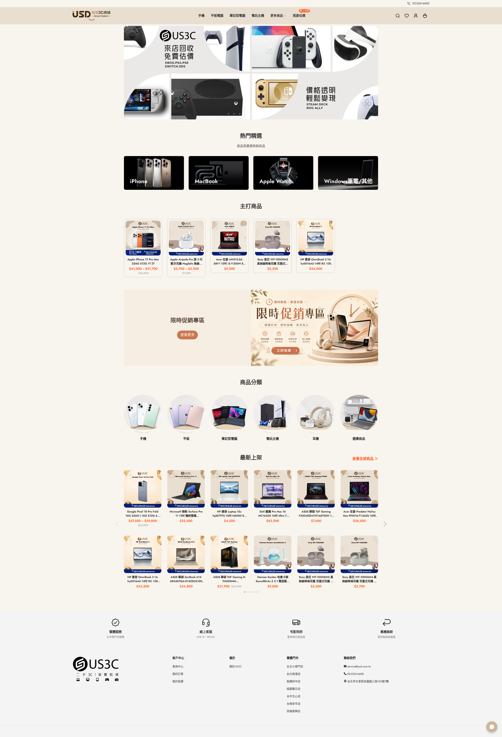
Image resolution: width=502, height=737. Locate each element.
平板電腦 (217, 15)
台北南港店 (293, 674)
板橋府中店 (293, 681)
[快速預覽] (143, 250)
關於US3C (235, 666)
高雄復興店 (293, 711)
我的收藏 (177, 681)
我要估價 (300, 14)
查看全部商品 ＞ (365, 458)
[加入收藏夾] (155, 250)
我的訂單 (177, 674)
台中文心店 (293, 696)
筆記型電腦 (237, 15)
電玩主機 (258, 15)
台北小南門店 (295, 666)
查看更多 (187, 334)
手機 (201, 15)
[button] (424, 16)
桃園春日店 (293, 689)
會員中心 (177, 666)
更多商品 (277, 15)
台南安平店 (293, 704)
